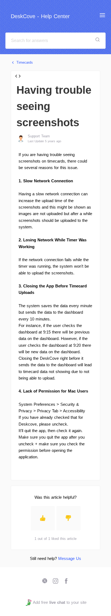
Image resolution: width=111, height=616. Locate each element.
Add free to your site (59, 602)
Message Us (69, 558)
